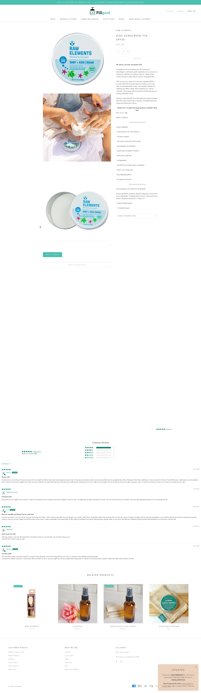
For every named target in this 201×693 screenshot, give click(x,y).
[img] (6, 469)
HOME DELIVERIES (90, 19)
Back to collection (77, 265)
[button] (161, 429)
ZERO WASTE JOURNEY (140, 19)
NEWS (121, 19)
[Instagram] (121, 661)
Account (170, 11)
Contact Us (11, 659)
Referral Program (13, 655)
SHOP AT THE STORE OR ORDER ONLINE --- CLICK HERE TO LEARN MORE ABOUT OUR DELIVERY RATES (100, 2)
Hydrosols (78, 626)
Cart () (191, 11)
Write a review (52, 255)
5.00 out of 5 (37, 452)
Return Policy (12, 669)
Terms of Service (13, 666)
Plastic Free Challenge (72, 669)
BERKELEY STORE (68, 19)
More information (127, 216)
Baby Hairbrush (32, 626)
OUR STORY (109, 19)
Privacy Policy (12, 662)
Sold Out (137, 58)
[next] (194, 604)
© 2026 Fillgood (15, 686)
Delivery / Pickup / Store (16, 652)
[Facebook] (116, 661)
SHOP (53, 19)
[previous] (6, 604)
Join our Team (69, 655)
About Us (68, 652)
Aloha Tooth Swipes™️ (169, 626)
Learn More (68, 662)
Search (180, 11)
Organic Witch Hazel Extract (123, 626)
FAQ (66, 666)
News (66, 659)
